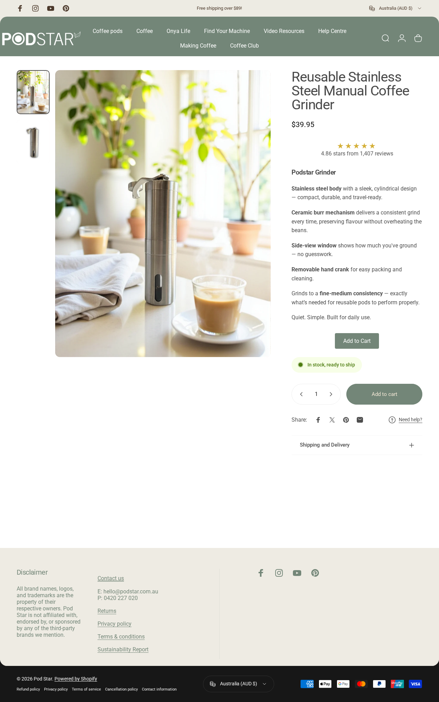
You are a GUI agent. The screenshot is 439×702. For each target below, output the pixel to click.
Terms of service (86, 689)
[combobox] (395, 8)
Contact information (159, 689)
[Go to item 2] (33, 142)
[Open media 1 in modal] (163, 213)
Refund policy (28, 689)
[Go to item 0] (33, 92)
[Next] (252, 225)
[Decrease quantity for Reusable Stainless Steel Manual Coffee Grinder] (300, 394)
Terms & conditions (121, 636)
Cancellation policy (121, 689)
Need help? (410, 419)
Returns (107, 611)
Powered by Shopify (75, 679)
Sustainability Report (123, 649)
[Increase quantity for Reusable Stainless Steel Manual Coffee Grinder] (332, 394)
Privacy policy (115, 623)
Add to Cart (357, 341)
